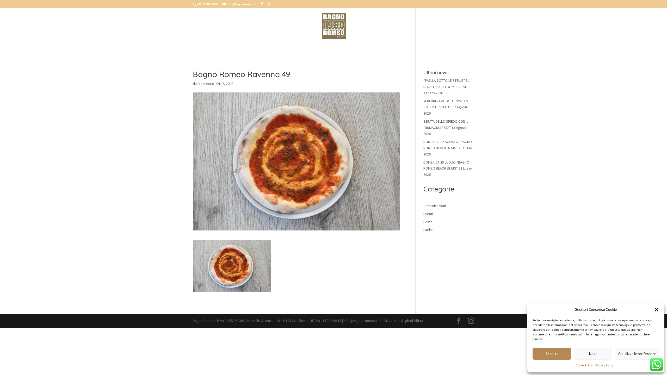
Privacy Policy (604, 365)
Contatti (405, 47)
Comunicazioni (434, 205)
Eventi (428, 213)
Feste (428, 222)
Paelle (428, 229)
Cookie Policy (584, 365)
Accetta (552, 353)
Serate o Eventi (373, 47)
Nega (593, 353)
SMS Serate (338, 47)
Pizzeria (279, 47)
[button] (656, 309)
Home (258, 47)
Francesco (205, 83)
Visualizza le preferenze (637, 353)
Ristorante (306, 47)
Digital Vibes (412, 320)
